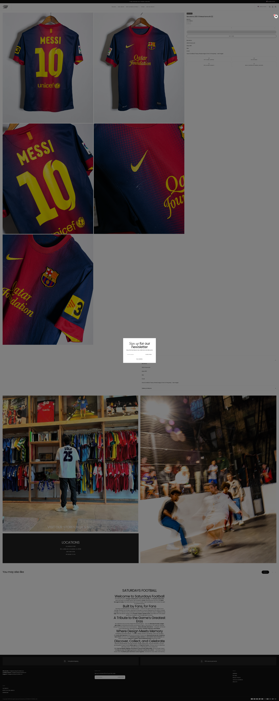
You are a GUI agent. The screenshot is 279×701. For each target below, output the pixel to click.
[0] (276, 17)
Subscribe (149, 354)
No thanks (139, 359)
